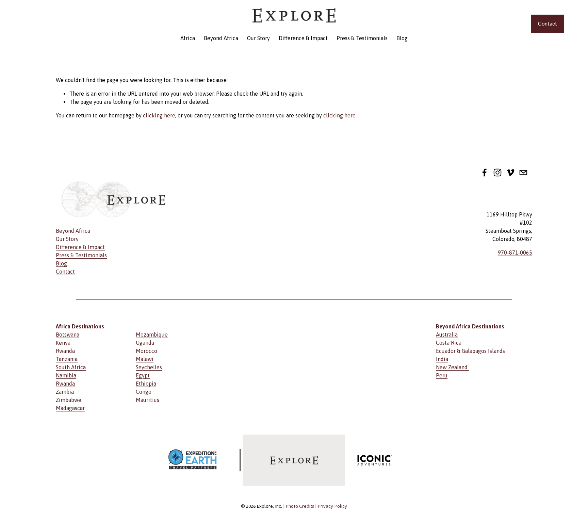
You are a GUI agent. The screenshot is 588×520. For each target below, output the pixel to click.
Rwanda (65, 351)
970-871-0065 (515, 252)
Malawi (144, 359)
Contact (547, 23)
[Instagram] (497, 172)
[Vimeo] (510, 172)
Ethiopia (146, 383)
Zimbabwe (68, 400)
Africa (187, 38)
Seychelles (149, 367)
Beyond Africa (221, 38)
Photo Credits (299, 506)
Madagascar (70, 408)
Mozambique (152, 334)
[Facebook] (484, 172)
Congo (143, 392)
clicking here (159, 115)
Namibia (66, 375)
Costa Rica (448, 343)
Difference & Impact (303, 38)
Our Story (258, 38)
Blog (402, 38)
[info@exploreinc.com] (523, 172)
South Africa (71, 367)
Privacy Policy (332, 506)
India (442, 359)
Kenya (63, 343)
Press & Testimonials (362, 38)
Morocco (146, 351)
